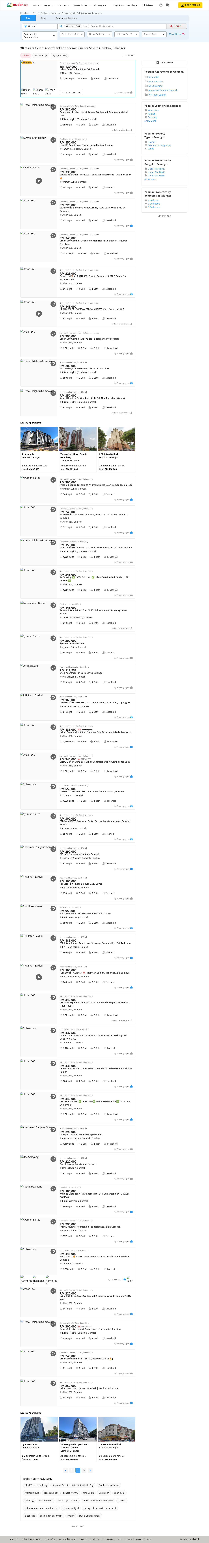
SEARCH (178, 26)
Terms (119, 1539)
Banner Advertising (67, 1539)
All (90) (25, 55)
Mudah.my (24, 13)
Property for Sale (40, 13)
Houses (151, 141)
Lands (151, 148)
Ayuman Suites (156, 81)
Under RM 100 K (156, 168)
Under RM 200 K (156, 172)
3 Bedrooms (154, 207)
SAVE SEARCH (167, 62)
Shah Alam (153, 110)
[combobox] (70, 34)
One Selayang (155, 85)
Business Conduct (143, 1539)
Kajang (151, 113)
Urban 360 (153, 76)
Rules (24, 1539)
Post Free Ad (35, 1539)
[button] (124, 1279)
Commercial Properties (159, 145)
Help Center (97, 1539)
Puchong (152, 117)
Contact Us (83, 1539)
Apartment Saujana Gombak (162, 90)
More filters (177, 34)
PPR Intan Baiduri (157, 94)
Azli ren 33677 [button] (116, 1279)
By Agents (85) (60, 55)
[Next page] (90, 1470)
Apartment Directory (66, 18)
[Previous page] (65, 1470)
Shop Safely (50, 1539)
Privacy (129, 1539)
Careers (109, 1539)
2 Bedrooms (154, 203)
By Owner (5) (40, 55)
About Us (14, 1539)
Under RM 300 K (156, 175)
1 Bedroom (153, 200)
